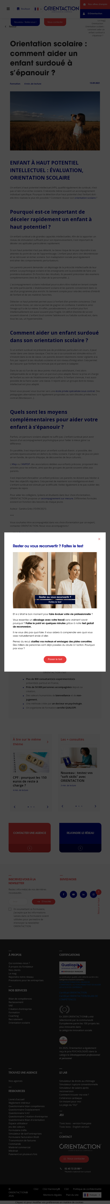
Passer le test (55, 659)
